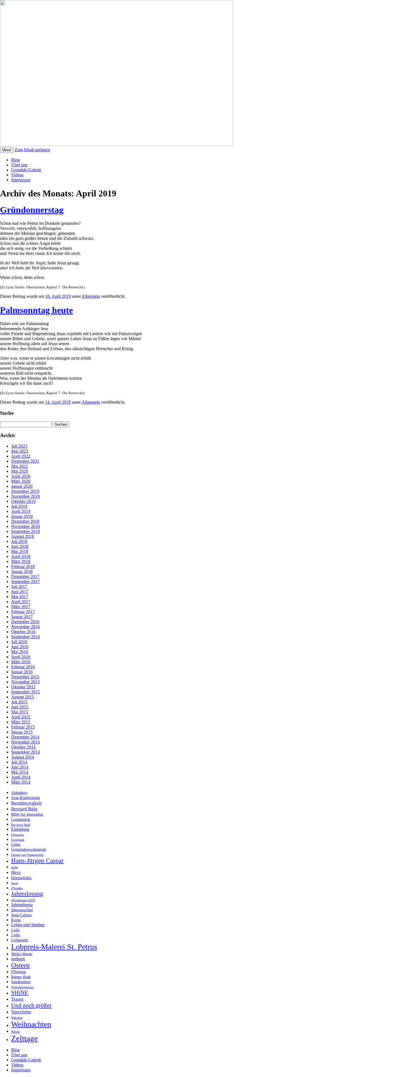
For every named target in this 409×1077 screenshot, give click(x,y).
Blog (15, 159)
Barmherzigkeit (26, 803)
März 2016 (20, 661)
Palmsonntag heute (36, 310)
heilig (14, 867)
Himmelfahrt (21, 878)
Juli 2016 (19, 641)
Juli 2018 (19, 541)
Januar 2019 (22, 516)
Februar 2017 (23, 611)
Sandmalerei (21, 982)
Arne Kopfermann (25, 798)
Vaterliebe (21, 1012)
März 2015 (20, 722)
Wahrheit (17, 1017)
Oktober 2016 (23, 631)
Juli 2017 (19, 586)
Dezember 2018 (25, 521)
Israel (14, 883)
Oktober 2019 (23, 501)
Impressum (20, 179)
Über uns (19, 164)
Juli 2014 (19, 762)
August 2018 (22, 536)
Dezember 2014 (25, 737)
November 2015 (25, 681)
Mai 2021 (19, 466)
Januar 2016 (22, 671)
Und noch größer (31, 1005)
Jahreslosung (27, 893)
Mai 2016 (19, 651)
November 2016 (25, 626)
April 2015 (20, 717)
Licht (15, 930)
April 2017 (20, 601)
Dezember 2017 (25, 576)
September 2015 (25, 691)
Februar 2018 (23, 566)
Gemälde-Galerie (26, 169)
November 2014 (25, 742)
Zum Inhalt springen (32, 149)
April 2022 (20, 456)
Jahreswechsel (22, 910)
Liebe (15, 935)
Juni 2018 (19, 546)
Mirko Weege (21, 954)
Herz (16, 872)
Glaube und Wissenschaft (27, 854)
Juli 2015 (19, 702)
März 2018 (20, 561)
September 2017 (25, 581)
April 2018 (20, 556)
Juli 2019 (19, 506)
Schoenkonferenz (22, 987)
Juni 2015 (19, 707)
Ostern (20, 965)
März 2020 (20, 481)
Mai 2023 (19, 451)
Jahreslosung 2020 (23, 900)
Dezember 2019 (25, 491)
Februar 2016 (23, 666)
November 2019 (25, 496)
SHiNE (19, 992)
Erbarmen (17, 834)
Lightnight (19, 940)
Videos (17, 174)
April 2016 (20, 656)
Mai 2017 (19, 596)
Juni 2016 (19, 646)
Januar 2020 (22, 486)
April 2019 (20, 511)
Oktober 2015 (23, 686)
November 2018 (25, 526)
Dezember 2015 (25, 676)
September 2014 (25, 752)
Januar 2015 (22, 732)
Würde (15, 1031)
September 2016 (25, 636)
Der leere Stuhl (20, 824)
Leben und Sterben (28, 924)
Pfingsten (18, 972)
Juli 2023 (19, 446)
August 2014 (22, 757)
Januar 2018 (22, 571)
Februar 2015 (23, 727)
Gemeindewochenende (28, 849)
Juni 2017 (19, 591)
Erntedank (17, 839)
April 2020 (20, 476)
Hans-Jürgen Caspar (37, 860)
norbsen (18, 958)
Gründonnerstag (31, 210)
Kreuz (16, 920)
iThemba (17, 888)
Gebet (15, 844)
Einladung (20, 829)
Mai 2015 (19, 712)
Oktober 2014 (23, 747)
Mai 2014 (19, 772)
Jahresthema (22, 904)
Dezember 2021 (25, 461)
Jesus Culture (21, 915)
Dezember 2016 (25, 621)
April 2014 (20, 777)
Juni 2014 (19, 767)
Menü (6, 150)
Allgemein (91, 296)
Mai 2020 (19, 471)
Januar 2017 (22, 616)
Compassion (20, 819)
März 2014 (20, 782)
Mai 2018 (19, 551)
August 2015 (22, 697)
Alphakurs (19, 793)
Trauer (17, 999)
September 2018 (25, 531)
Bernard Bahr (24, 809)
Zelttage (24, 1038)
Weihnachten (31, 1024)
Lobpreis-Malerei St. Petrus (54, 946)
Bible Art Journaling (27, 814)
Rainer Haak (21, 977)
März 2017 (20, 606)
